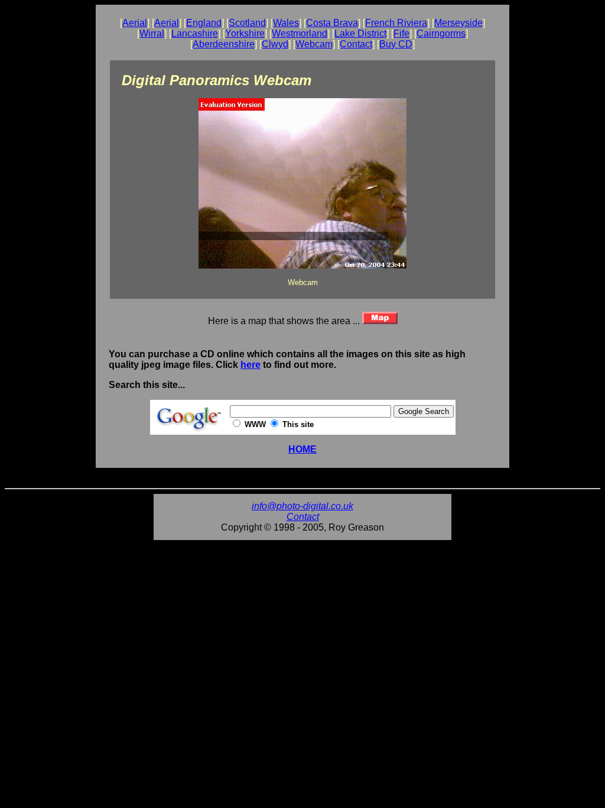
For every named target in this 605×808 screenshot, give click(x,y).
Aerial (134, 23)
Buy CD (395, 44)
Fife (401, 33)
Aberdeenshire (224, 44)
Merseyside (458, 23)
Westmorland (299, 33)
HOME (302, 449)
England (204, 23)
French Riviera (396, 23)
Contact (356, 44)
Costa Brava (332, 23)
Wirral (151, 33)
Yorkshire (245, 33)
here (250, 365)
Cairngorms (441, 33)
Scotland (247, 23)
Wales (286, 23)
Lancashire (194, 33)
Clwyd (275, 44)
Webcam (314, 44)
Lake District (360, 33)
